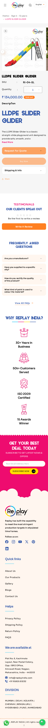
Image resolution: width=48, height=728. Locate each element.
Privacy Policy (13, 618)
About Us (10, 571)
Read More (7, 142)
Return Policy (12, 631)
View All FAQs (22, 303)
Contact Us (11, 596)
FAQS (8, 637)
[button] (5, 5)
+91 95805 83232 (17, 681)
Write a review (24, 226)
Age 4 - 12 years (19, 16)
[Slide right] (45, 52)
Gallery (9, 583)
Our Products (12, 577)
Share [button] (7, 179)
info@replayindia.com (20, 678)
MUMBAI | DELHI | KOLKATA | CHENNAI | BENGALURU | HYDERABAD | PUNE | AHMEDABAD (23, 704)
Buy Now (24, 161)
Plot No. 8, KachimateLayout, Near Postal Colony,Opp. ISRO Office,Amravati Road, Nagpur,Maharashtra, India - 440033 (20, 665)
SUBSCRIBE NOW (21, 471)
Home (6, 16)
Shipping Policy (14, 625)
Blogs (8, 590)
